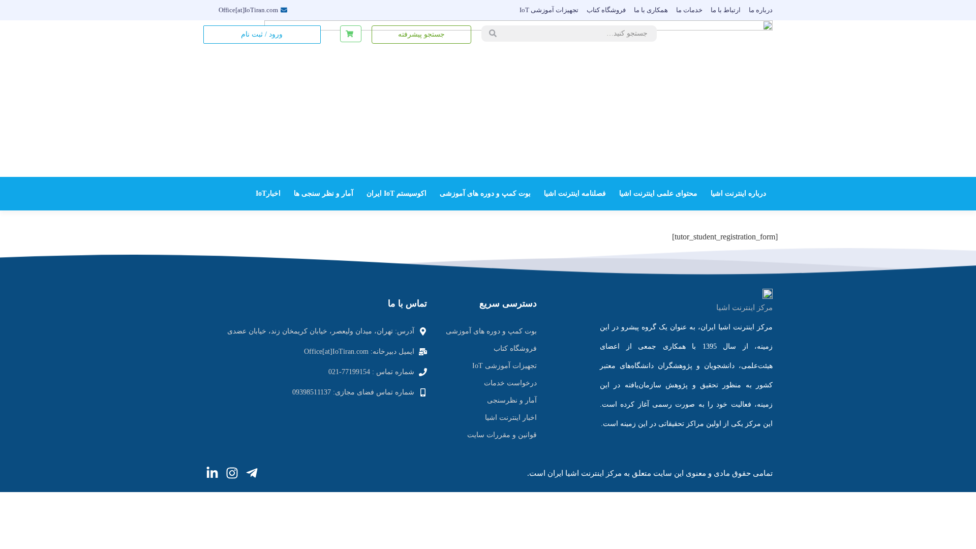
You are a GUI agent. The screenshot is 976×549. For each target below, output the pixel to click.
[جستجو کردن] (492, 33)
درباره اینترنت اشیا (738, 193)
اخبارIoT (268, 193)
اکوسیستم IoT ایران (396, 193)
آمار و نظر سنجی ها (323, 193)
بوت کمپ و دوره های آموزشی (485, 193)
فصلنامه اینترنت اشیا (575, 193)
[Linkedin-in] (212, 473)
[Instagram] (232, 473)
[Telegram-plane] (252, 473)
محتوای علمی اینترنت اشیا (658, 193)
